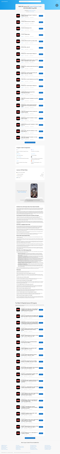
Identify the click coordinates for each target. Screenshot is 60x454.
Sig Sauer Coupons (3, 446)
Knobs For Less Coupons (4, 449)
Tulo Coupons (17, 445)
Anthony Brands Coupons (48, 446)
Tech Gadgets (27, 11)
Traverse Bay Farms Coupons (34, 449)
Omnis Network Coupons (33, 446)
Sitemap (29, 452)
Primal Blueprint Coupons (48, 448)
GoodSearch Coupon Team (31, 10)
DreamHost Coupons (33, 447)
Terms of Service (18, 452)
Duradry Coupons (18, 448)
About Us (15, 452)
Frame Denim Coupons (48, 449)
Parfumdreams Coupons (4, 447)
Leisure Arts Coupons (47, 445)
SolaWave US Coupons (4, 445)
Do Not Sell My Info (26, 452)
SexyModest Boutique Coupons (20, 447)
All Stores (58, 1)
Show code (41, 15)
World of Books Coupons (33, 448)
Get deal (41, 309)
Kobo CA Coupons (3, 448)
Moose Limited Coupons (48, 447)
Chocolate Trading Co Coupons (20, 446)
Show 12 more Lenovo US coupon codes (30, 142)
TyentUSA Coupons (18, 449)
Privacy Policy (22, 452)
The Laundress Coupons (33, 445)
